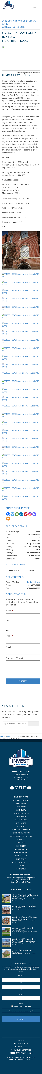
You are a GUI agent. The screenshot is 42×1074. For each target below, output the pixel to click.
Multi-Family (21, 803)
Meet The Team (21, 856)
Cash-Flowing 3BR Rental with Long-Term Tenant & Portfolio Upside (25, 940)
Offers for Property (21, 852)
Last (7, 630)
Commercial (21, 810)
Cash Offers (21, 823)
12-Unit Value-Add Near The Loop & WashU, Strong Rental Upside (25, 896)
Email (9, 647)
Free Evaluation (21, 849)
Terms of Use (21, 1047)
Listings (11, 736)
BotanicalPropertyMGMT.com (21, 882)
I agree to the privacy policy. (22, 1006)
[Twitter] (12, 514)
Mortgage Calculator (21, 833)
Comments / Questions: (16, 658)
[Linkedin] (21, 514)
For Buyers (21, 843)
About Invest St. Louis (21, 862)
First (7, 620)
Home (2, 736)
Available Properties (21, 800)
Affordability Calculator (21, 836)
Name (9, 610)
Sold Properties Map (21, 813)
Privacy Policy (21, 1043)
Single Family (21, 807)
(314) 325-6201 (21, 780)
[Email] (17, 514)
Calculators (21, 826)
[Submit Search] (33, 723)
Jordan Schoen (33, 582)
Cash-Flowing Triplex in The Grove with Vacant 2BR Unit (24, 918)
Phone (9, 636)
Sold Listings (21, 816)
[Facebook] (8, 514)
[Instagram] (30, 514)
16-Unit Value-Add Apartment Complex (22, 951)
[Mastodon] (34, 514)
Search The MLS (21, 820)
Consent (21, 1003)
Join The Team (21, 859)
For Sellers (21, 846)
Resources (21, 839)
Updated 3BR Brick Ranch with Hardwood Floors (22, 929)
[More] (8, 519)
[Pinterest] (26, 514)
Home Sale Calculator (21, 830)
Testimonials (21, 869)
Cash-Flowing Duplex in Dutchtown (24, 906)
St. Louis (21, 866)
